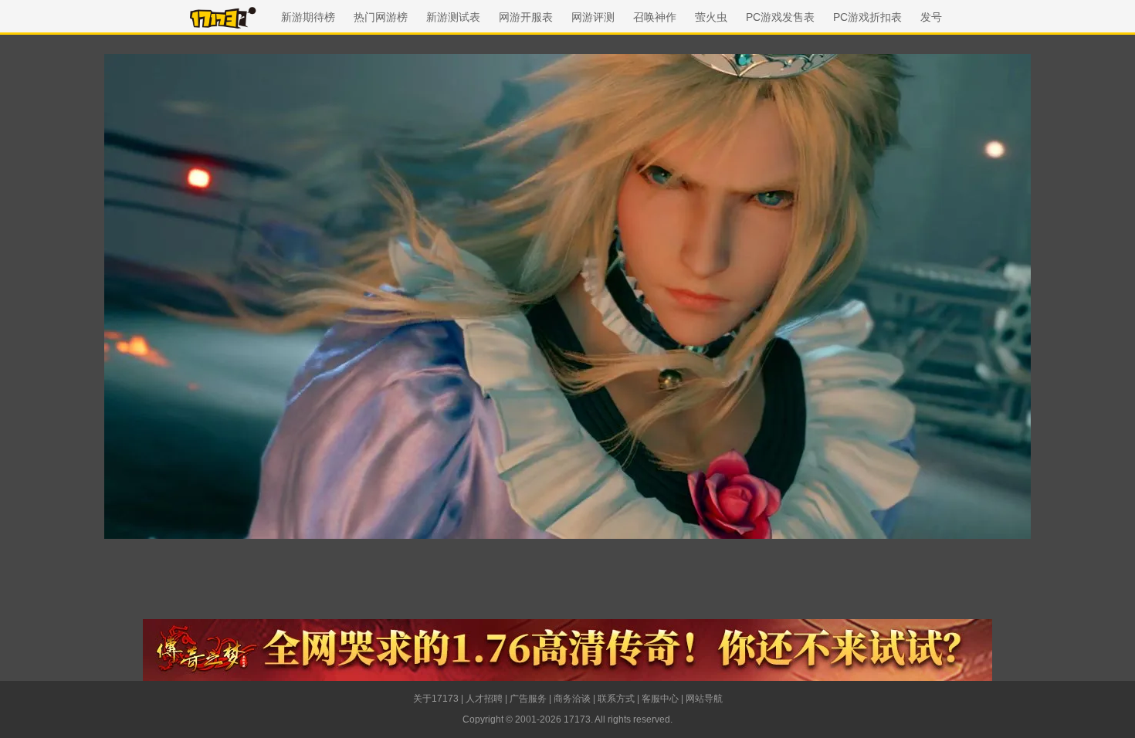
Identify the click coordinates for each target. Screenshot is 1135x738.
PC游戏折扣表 (867, 17)
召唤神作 (654, 17)
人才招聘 (484, 698)
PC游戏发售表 (780, 17)
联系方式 (616, 698)
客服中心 (660, 698)
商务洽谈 (572, 698)
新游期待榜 (308, 17)
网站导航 (704, 698)
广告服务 (528, 698)
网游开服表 (526, 17)
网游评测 (593, 17)
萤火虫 (711, 17)
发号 (931, 17)
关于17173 (436, 698)
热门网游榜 (381, 17)
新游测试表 (453, 17)
